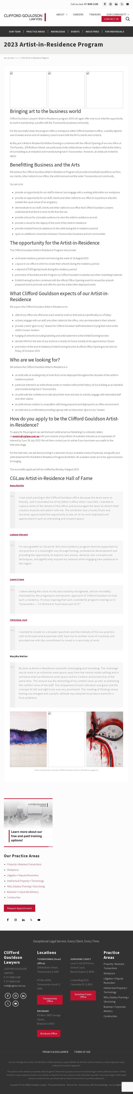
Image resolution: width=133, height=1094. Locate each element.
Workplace (13, 869)
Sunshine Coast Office (83, 995)
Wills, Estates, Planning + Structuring (26, 886)
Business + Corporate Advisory (23, 891)
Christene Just (18, 619)
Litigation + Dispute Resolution (23, 875)
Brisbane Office (48, 1033)
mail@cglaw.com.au (14, 985)
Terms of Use (72, 1084)
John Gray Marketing (98, 1084)
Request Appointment (19, 908)
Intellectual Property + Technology (25, 880)
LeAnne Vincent (19, 534)
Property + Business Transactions (24, 864)
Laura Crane (17, 579)
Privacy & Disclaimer (56, 1084)
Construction (14, 897)
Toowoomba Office (50, 1000)
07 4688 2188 (91, 4)
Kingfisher (119, 1084)
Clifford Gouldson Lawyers (36, 1084)
